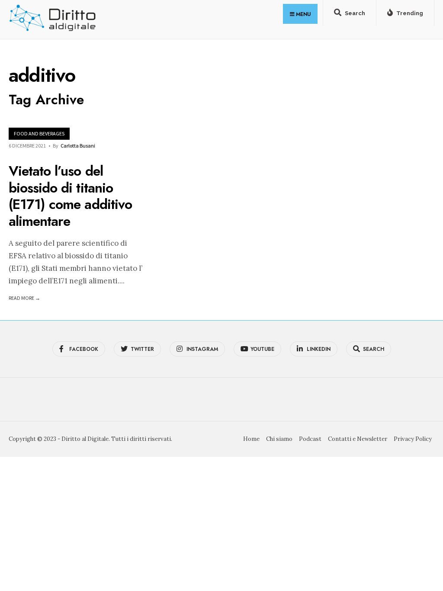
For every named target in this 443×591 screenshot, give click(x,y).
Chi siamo (279, 439)
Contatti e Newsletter (357, 439)
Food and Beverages (39, 133)
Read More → (24, 298)
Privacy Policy (413, 439)
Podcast (310, 439)
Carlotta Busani (78, 145)
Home (251, 439)
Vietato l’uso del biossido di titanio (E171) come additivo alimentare (70, 196)
